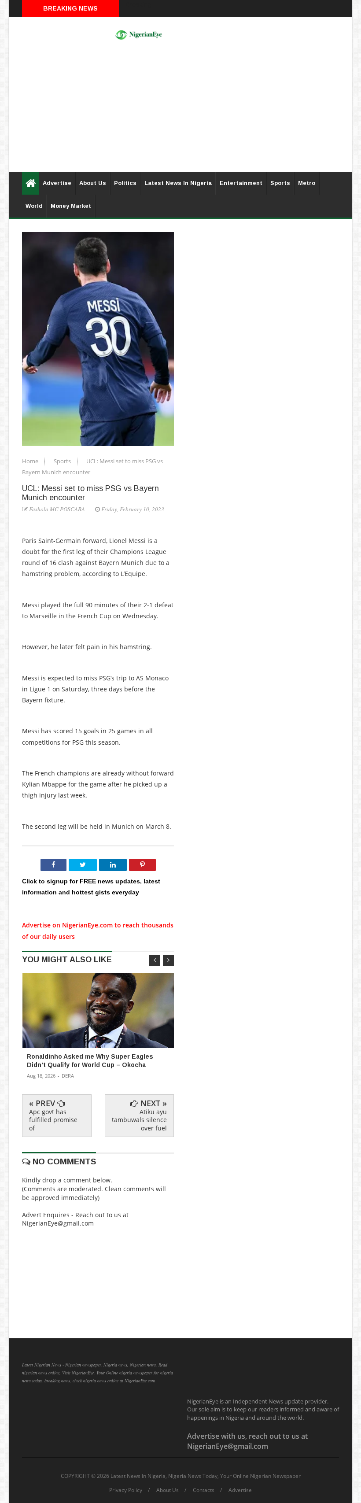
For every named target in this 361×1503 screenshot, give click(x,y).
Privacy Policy (125, 1490)
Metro (306, 183)
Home (31, 461)
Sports (280, 183)
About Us (92, 183)
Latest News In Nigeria (178, 183)
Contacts (203, 1490)
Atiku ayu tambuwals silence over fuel (139, 1120)
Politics (125, 183)
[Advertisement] (180, 110)
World (34, 206)
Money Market (71, 206)
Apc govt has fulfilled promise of (53, 1120)
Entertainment (241, 183)
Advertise (57, 183)
